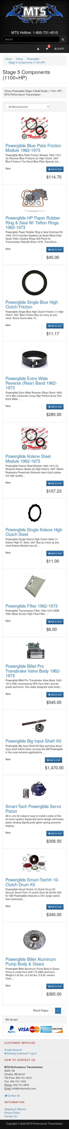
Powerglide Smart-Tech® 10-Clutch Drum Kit (32, 881)
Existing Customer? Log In (22, 1053)
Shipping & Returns (15, 1109)
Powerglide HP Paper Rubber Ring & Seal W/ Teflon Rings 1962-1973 (32, 222)
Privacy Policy (12, 1112)
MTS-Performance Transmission (45, 1123)
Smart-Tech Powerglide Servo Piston (33, 808)
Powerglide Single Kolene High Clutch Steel (33, 531)
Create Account (13, 1050)
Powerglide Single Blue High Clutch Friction (31, 304)
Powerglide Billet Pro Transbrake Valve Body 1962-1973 (33, 670)
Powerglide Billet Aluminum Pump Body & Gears (30, 961)
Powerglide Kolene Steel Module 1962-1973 (28, 458)
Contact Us (13, 1095)
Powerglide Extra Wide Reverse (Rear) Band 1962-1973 (31, 383)
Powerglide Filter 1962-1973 (31, 606)
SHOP (60, 48)
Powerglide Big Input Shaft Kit (33, 741)
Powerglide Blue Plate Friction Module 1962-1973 (33, 147)
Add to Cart (56, 169)
